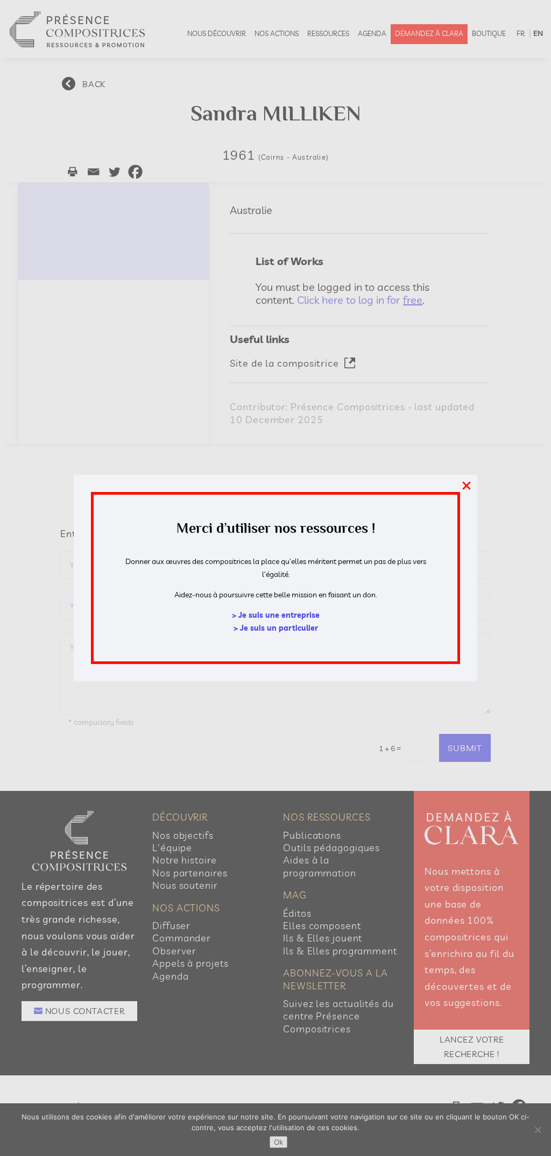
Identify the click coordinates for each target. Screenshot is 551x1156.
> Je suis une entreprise (276, 615)
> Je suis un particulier (276, 628)
